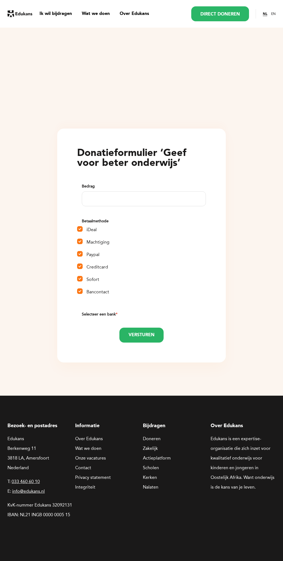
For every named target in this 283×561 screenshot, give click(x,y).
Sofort (93, 279)
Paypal (93, 254)
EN (273, 14)
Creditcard (97, 267)
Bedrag (88, 186)
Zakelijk (150, 448)
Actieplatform (157, 458)
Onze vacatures (90, 458)
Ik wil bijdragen (56, 14)
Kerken (150, 477)
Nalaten (150, 487)
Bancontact (98, 291)
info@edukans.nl (28, 491)
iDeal (92, 229)
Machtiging (98, 242)
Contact (83, 467)
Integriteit (85, 487)
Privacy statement (93, 477)
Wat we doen (96, 14)
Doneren (152, 438)
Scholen (151, 467)
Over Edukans (134, 14)
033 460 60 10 (26, 481)
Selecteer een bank (99, 314)
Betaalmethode (95, 221)
